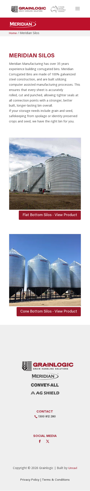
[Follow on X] (48, 441)
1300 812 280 (47, 416)
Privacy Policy (29, 480)
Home (13, 33)
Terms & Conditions (56, 480)
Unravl (72, 468)
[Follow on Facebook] (40, 441)
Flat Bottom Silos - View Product (49, 215)
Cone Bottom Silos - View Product (48, 312)
